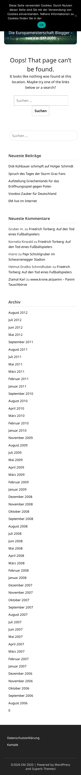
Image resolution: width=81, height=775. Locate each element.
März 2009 (16, 474)
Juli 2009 (15, 452)
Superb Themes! (44, 769)
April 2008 (16, 555)
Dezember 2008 (20, 496)
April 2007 (16, 644)
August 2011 (18, 349)
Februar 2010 (18, 423)
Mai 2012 (15, 334)
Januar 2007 (17, 666)
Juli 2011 (15, 356)
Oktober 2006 (18, 688)
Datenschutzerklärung (23, 738)
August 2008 (18, 526)
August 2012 (18, 312)
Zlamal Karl (16, 279)
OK (42, 25)
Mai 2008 (15, 548)
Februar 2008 (18, 570)
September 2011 (20, 342)
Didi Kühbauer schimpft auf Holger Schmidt (40, 166)
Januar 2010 (17, 430)
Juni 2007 (15, 629)
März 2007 (16, 651)
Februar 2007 (18, 659)
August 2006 (18, 703)
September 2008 (20, 519)
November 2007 (20, 592)
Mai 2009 (15, 460)
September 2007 (20, 607)
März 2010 (16, 415)
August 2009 (18, 445)
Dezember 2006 (20, 673)
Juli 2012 (15, 320)
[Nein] (75, 16)
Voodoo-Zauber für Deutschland (32, 193)
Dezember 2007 (20, 585)
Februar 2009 (18, 482)
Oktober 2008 (18, 511)
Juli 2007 (15, 622)
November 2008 (20, 504)
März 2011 (16, 371)
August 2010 (18, 401)
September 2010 (20, 393)
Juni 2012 (15, 327)
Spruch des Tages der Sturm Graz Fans (36, 173)
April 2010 (16, 408)
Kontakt (12, 745)
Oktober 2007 (18, 600)
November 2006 (20, 681)
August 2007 (18, 614)
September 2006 (20, 695)
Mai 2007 (15, 636)
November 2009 (20, 438)
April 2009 (16, 467)
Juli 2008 (15, 533)
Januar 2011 (17, 386)
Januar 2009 (17, 489)
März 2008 (16, 563)
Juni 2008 (15, 541)
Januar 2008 (17, 577)
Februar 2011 (18, 379)
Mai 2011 (15, 364)
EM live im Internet (22, 201)
